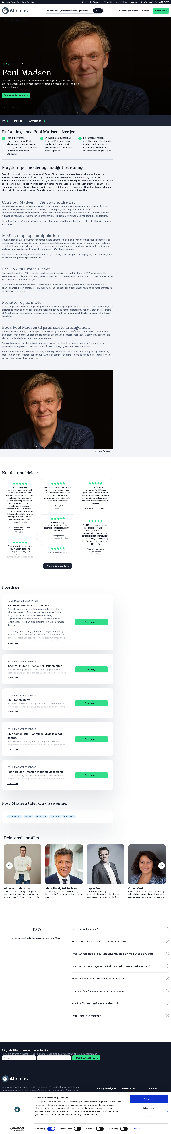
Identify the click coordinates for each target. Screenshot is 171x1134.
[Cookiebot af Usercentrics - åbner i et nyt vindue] (17, 1129)
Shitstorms (69, 816)
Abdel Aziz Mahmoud (17, 888)
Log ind (134, 2)
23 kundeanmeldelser (29, 64)
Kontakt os (161, 10)
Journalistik (14, 816)
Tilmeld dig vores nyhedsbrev (115, 2)
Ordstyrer (54, 816)
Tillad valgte (148, 1108)
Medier (28, 816)
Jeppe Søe (93, 888)
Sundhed (153, 1088)
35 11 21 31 (165, 2)
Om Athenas (95, 2)
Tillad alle (148, 1099)
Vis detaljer (138, 1129)
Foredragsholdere (128, 10)
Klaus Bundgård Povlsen (61, 888)
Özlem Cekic (136, 888)
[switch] (77, 1129)
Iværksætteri (129, 1088)
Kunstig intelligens (106, 1088)
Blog (84, 2)
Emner (145, 10)
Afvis (148, 1116)
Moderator (41, 816)
